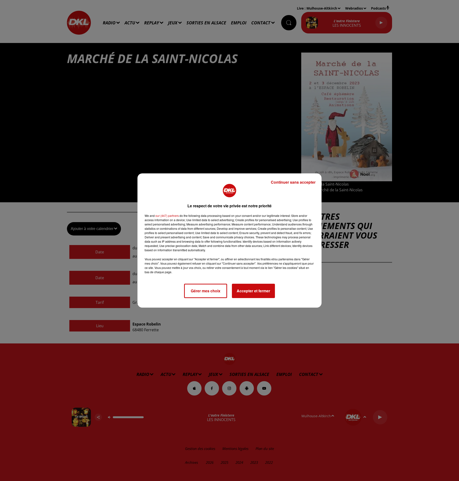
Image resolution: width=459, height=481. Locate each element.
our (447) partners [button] (167, 216)
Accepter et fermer (253, 291)
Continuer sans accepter (293, 182)
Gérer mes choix (205, 291)
